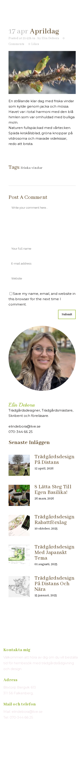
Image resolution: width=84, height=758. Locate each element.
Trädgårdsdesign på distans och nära (54, 584)
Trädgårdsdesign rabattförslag (54, 520)
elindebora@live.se (25, 426)
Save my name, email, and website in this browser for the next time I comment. (42, 298)
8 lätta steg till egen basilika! (52, 490)
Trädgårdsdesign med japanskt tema (54, 552)
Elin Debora (50, 38)
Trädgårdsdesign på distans (54, 460)
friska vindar (32, 168)
